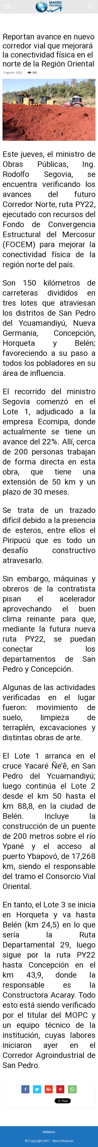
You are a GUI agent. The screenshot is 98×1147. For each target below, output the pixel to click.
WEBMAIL (49, 1132)
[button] (91, 7)
